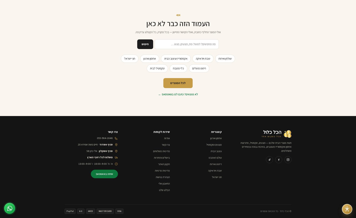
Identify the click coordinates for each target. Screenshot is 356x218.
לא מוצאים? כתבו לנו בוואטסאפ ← (178, 94)
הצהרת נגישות (163, 177)
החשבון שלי (164, 183)
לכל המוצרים (178, 83)
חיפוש (145, 44)
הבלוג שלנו (164, 190)
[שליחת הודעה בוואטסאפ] (9, 208)
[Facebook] (278, 159)
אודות (167, 138)
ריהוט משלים (199, 68)
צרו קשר (166, 144)
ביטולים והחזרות (162, 157)
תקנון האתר (164, 164)
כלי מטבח (178, 68)
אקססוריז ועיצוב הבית (175, 59)
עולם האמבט (215, 157)
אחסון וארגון (150, 59)
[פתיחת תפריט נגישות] (347, 209)
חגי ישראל (129, 59)
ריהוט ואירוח (216, 164)
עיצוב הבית (216, 151)
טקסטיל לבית (157, 68)
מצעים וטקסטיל (214, 144)
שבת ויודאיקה (203, 59)
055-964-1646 (105, 138)
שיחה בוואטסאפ (104, 174)
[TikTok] (269, 159)
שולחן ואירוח (225, 59)
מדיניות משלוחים (161, 151)
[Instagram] (287, 159)
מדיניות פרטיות (162, 170)
